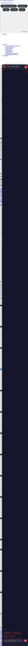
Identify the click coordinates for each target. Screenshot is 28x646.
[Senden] (25, 640)
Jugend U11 (2, 194)
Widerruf (22, 9)
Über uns (5, 44)
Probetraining (17, 633)
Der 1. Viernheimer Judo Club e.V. (12, 45)
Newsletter (14, 9)
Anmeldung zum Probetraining (8, 6)
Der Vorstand (8, 49)
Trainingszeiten (7, 633)
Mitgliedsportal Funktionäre (11, 53)
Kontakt (13, 636)
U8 (1, 199)
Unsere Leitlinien (9, 48)
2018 (1, 188)
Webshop (6, 9)
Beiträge (6, 636)
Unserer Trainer (8, 52)
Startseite (5, 34)
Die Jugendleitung (9, 50)
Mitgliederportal (22, 6)
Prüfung (1, 197)
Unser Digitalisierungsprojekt (11, 54)
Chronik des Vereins (9, 47)
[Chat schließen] (25, 67)
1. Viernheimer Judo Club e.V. (6, 2)
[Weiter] (0, 303)
